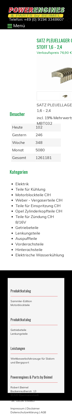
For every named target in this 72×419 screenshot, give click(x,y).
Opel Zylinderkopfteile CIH (38, 211)
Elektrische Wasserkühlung (39, 255)
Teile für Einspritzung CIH (37, 205)
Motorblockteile (20, 305)
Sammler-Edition (21, 301)
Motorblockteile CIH (33, 194)
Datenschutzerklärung (24, 412)
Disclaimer (33, 408)
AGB (43, 412)
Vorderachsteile (29, 244)
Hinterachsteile (28, 249)
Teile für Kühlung (30, 189)
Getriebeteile (26, 227)
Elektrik (22, 183)
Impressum (18, 408)
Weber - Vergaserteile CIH (38, 200)
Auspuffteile (26, 238)
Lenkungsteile (27, 233)
